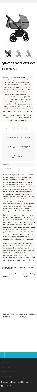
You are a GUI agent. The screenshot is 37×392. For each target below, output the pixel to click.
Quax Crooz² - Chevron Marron (11, 314)
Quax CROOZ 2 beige (29, 274)
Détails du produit (8, 168)
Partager (13, 128)
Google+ (22, 128)
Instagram (7, 355)
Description (6, 164)
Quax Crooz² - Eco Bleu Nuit (28, 314)
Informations (7, 376)
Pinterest (26, 128)
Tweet (17, 128)
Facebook (2, 355)
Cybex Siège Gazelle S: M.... (11, 274)
